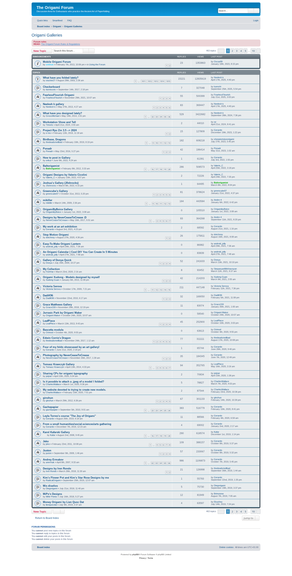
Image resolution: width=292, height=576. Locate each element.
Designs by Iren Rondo (57, 468)
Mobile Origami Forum (57, 61)
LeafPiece (49, 320)
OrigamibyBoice (53, 212)
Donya (49, 263)
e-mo (48, 133)
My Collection (51, 269)
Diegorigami (51, 488)
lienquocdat (51, 505)
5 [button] (245, 51)
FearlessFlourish (54, 97)
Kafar (52, 435)
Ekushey (218, 502)
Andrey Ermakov (53, 459)
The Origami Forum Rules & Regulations (60, 44)
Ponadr (47, 148)
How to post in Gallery (56, 157)
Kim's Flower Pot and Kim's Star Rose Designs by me (76, 477)
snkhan (50, 64)
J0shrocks (51, 185)
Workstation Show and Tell (59, 122)
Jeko (46, 441)
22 (153, 410)
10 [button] (253, 51)
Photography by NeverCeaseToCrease (66, 355)
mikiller (47, 200)
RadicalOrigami (53, 480)
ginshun (48, 397)
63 (157, 463)
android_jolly (52, 246)
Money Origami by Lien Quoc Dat (63, 502)
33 (157, 117)
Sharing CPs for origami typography (65, 373)
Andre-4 (218, 200)
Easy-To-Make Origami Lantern (62, 243)
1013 (156, 81)
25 (165, 410)
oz (215, 122)
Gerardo (218, 130)
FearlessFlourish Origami (58, 94)
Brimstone (219, 493)
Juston (47, 450)
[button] (221, 51)
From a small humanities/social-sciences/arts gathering (77, 424)
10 (157, 143)
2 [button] (232, 51)
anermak (50, 462)
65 (165, 463)
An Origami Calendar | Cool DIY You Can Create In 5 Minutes (80, 251)
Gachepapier (50, 407)
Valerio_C (218, 165)
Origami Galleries (47, 35)
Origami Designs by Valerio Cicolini (65, 174)
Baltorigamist (51, 165)
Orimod (49, 332)
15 (169, 290)
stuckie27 (50, 80)
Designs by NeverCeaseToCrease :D (64, 217)
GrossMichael (52, 116)
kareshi (217, 86)
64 (161, 463)
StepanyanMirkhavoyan (225, 269)
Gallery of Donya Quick (57, 260)
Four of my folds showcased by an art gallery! (71, 347)
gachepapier (52, 409)
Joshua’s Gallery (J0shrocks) (60, 182)
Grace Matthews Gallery (57, 304)
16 (153, 169)
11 (161, 143)
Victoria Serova (52, 286)
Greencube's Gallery (55, 191)
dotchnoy (50, 237)
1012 (150, 81)
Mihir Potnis (51, 496)
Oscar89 (218, 61)
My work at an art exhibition (60, 226)
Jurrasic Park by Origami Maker (62, 312)
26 (169, 410)
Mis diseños (50, 485)
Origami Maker (53, 315)
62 (153, 463)
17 (157, 169)
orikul (48, 160)
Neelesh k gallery (53, 104)
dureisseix (51, 89)
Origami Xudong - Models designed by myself (71, 277)
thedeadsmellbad (54, 142)
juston (49, 453)
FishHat (49, 272)
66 (169, 463)
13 (169, 143)
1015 (168, 81)
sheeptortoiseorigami (224, 139)
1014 (162, 81)
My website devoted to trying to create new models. (74, 389)
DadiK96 (48, 295)
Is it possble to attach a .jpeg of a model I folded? (73, 381)
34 (161, 117)
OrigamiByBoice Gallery (58, 209)
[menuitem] (55, 20)
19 (165, 169)
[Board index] (39, 3)
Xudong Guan (52, 280)
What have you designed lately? (62, 113)
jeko (48, 444)
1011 (144, 81)
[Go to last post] (224, 61)
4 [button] (241, 51)
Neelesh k (219, 77)
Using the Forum (97, 64)
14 (165, 290)
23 (157, 410)
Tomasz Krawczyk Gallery (58, 364)
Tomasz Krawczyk (55, 367)
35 (165, 117)
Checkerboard (51, 86)
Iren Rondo (51, 471)
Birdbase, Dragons (54, 139)
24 (161, 410)
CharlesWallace (53, 384)
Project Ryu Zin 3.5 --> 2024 (60, 130)
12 (165, 143)
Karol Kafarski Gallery (56, 432)
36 (169, 117)
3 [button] (236, 51)
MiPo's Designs (52, 493)
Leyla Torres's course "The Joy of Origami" (69, 415)
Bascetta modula (53, 329)
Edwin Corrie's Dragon (57, 337)
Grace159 (51, 307)
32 (153, 117)
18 (161, 169)
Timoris (49, 125)
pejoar (49, 376)
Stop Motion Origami (56, 234)
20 (169, 169)
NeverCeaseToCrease (57, 220)
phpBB (135, 554)
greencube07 (52, 194)
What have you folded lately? (60, 77)
